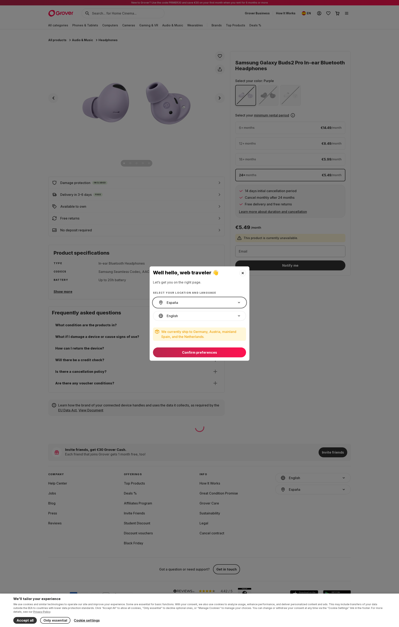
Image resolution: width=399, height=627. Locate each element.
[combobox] (199, 303)
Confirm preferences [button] (199, 352)
